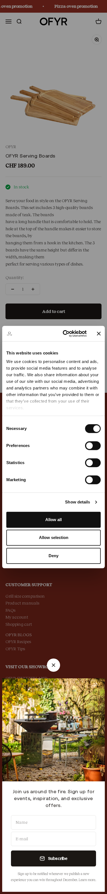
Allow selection (53, 537)
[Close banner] (99, 333)
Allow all (53, 519)
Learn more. (87, 880)
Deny (53, 555)
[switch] (93, 445)
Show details (77, 502)
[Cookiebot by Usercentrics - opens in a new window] (65, 333)
